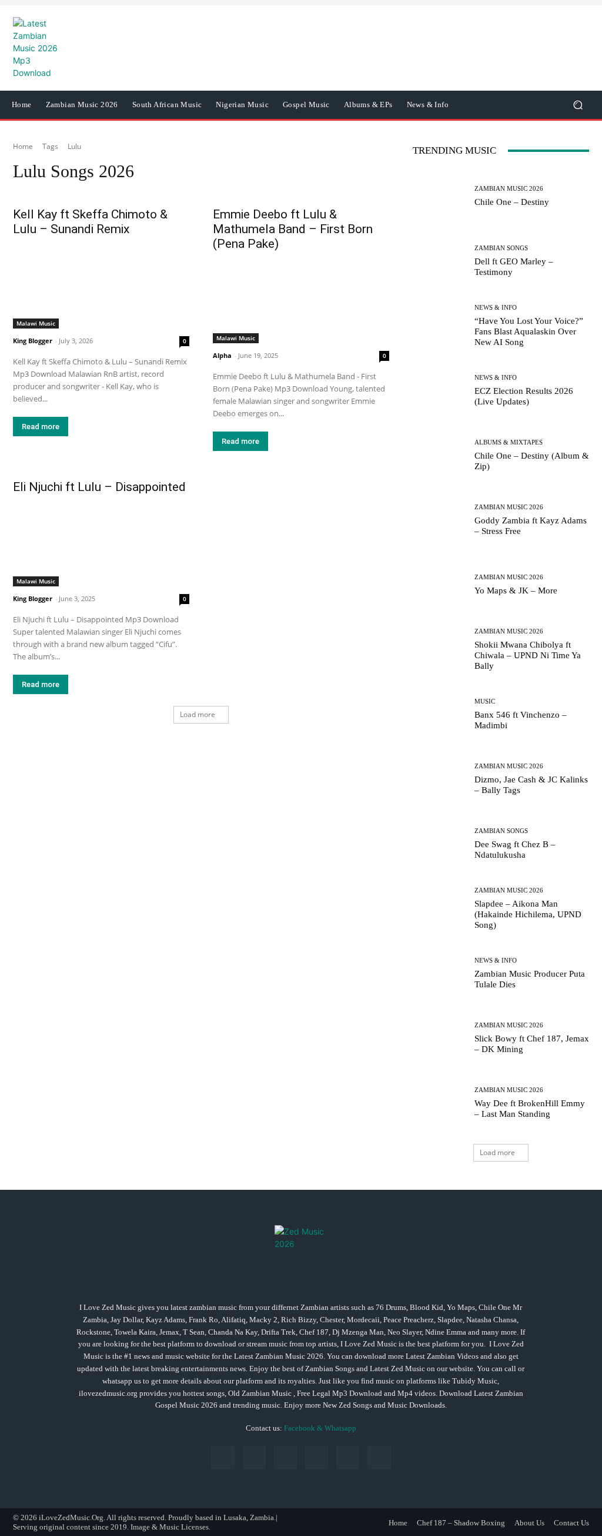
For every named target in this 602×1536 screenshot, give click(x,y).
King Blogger (32, 340)
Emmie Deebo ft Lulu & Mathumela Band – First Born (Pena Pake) (293, 229)
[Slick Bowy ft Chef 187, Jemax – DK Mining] (439, 1037)
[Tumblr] (347, 1457)
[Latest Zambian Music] (73, 48)
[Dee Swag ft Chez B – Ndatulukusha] (439, 843)
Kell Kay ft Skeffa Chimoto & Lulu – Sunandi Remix (90, 221)
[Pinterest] (316, 1457)
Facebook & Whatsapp (320, 1428)
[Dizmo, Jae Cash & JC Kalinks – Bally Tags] (439, 778)
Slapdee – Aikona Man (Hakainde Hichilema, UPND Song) (527, 914)
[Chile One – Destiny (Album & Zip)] (439, 455)
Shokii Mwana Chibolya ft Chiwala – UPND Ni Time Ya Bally (527, 655)
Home (23, 146)
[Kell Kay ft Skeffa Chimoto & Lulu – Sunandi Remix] (101, 284)
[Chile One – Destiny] (439, 196)
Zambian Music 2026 (508, 188)
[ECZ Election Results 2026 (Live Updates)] (439, 390)
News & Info (495, 307)
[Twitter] (378, 1457)
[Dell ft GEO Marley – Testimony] (439, 260)
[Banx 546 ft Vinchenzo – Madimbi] (439, 714)
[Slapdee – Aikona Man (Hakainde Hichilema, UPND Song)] (439, 908)
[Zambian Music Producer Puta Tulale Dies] (439, 973)
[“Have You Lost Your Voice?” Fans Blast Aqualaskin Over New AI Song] (439, 325)
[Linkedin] (285, 1457)
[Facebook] (222, 1457)
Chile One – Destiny (511, 202)
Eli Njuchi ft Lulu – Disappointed (99, 487)
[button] (577, 105)
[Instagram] (254, 1457)
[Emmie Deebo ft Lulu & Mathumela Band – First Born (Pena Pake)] (301, 299)
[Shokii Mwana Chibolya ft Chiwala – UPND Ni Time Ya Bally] (439, 649)
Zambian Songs (501, 248)
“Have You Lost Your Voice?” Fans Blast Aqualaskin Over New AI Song (528, 331)
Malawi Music (35, 323)
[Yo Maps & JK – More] (439, 584)
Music (484, 701)
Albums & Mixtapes (508, 442)
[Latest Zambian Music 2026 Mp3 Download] (301, 1251)
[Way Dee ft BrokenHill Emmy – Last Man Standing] (439, 1102)
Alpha (222, 355)
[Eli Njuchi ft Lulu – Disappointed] (101, 542)
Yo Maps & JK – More (515, 590)
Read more (40, 426)
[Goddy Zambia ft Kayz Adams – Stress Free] (439, 519)
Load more (197, 714)
